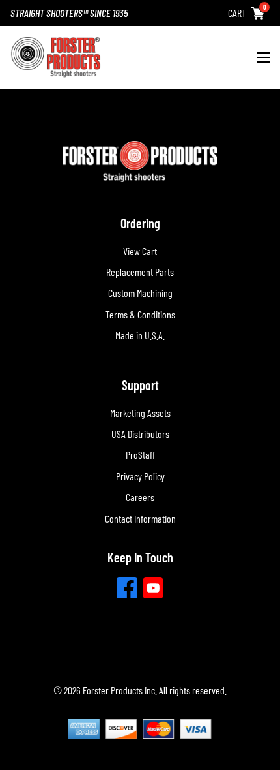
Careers (140, 497)
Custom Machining (140, 292)
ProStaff (140, 454)
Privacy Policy (140, 476)
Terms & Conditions (140, 314)
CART (237, 13)
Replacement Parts (140, 272)
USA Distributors (140, 433)
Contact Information (140, 518)
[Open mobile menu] (263, 57)
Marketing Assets (140, 413)
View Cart (140, 251)
